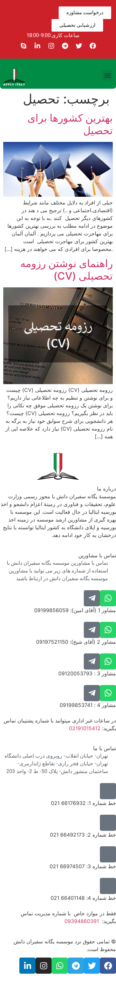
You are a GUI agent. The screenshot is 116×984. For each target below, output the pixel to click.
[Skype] (23, 45)
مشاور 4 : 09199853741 (88, 705)
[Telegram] (65, 45)
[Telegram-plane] (92, 598)
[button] (107, 75)
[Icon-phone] (108, 791)
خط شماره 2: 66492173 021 (83, 834)
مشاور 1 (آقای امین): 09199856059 (75, 610)
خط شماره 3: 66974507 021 (83, 866)
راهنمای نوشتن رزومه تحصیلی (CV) (66, 269)
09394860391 (81, 921)
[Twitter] (78, 45)
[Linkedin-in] (37, 45)
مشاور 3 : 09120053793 (87, 673)
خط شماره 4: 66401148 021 (83, 898)
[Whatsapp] (108, 598)
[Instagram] (51, 45)
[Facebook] (92, 45)
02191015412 (85, 728)
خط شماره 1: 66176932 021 (83, 803)
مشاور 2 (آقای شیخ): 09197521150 (76, 642)
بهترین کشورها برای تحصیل (70, 124)
